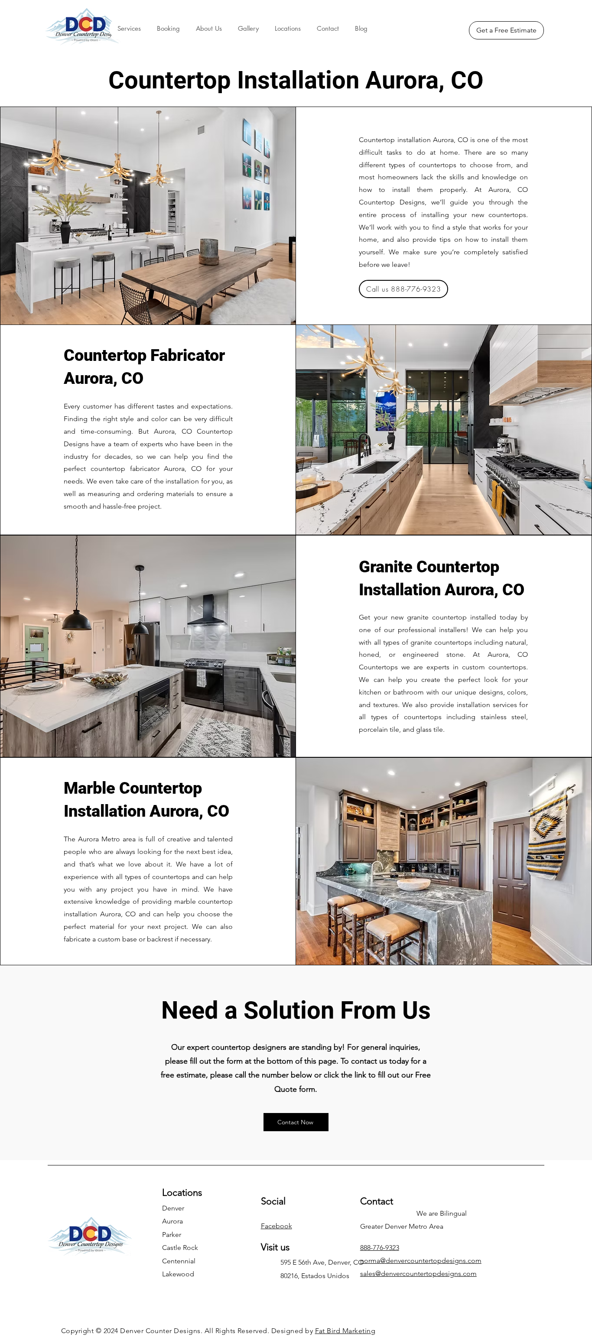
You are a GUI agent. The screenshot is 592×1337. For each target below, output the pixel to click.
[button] (129, 28)
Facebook (276, 1226)
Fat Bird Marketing (345, 1331)
